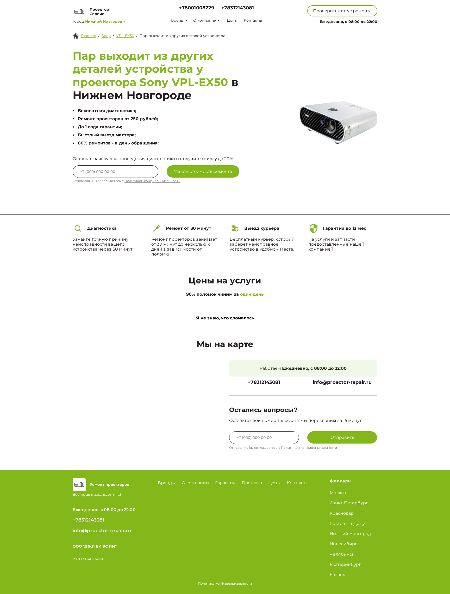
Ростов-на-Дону (347, 523)
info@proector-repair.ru (342, 382)
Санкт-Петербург (349, 502)
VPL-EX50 (125, 35)
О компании (205, 20)
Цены (232, 20)
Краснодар (342, 513)
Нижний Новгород (350, 533)
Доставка (252, 482)
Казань (337, 574)
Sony (106, 35)
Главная (88, 35)
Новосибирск (345, 543)
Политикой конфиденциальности (152, 181)
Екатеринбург (345, 564)
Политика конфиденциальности (225, 583)
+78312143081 (237, 8)
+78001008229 (196, 8)
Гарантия (225, 482)
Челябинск (342, 554)
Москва (338, 492)
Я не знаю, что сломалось (225, 318)
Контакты (253, 20)
